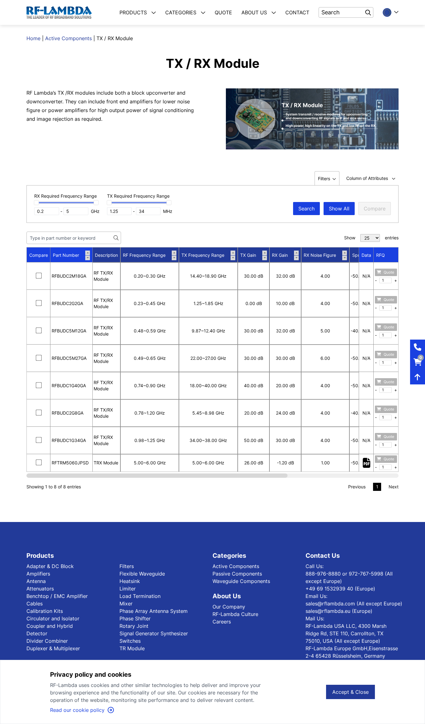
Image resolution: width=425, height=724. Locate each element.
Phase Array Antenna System (153, 611)
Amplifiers (38, 574)
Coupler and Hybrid (49, 626)
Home (33, 38)
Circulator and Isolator (52, 618)
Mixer (126, 603)
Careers (222, 621)
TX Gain (248, 255)
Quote (389, 272)
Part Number (66, 255)
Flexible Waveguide (142, 574)
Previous (357, 486)
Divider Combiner (47, 641)
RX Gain (280, 255)
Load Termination (140, 596)
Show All (339, 208)
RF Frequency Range (144, 255)
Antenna (36, 581)
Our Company (229, 607)
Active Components (68, 38)
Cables (34, 603)
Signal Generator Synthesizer (153, 633)
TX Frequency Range (202, 255)
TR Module (132, 648)
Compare (374, 208)
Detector (36, 633)
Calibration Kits (44, 611)
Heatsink (129, 581)
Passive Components (237, 574)
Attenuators (40, 588)
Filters (126, 566)
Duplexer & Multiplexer (53, 648)
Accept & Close (350, 692)
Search (306, 208)
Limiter (127, 588)
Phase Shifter (135, 618)
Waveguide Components (241, 581)
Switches (130, 641)
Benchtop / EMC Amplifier (57, 596)
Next (394, 486)
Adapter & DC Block (50, 566)
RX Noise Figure (320, 255)
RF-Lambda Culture (235, 614)
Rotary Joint (133, 626)
